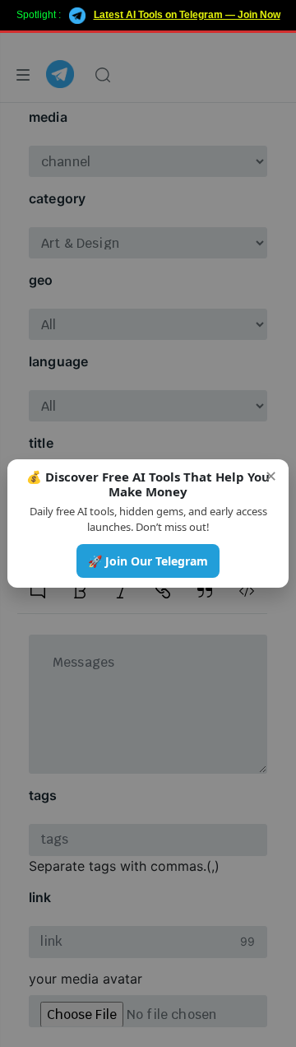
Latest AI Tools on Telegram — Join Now (187, 15)
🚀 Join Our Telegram (148, 561)
